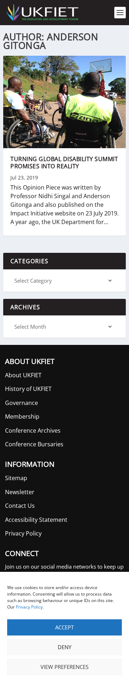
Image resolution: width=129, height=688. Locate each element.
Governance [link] (21, 403)
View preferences (64, 666)
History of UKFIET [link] (28, 389)
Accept (64, 627)
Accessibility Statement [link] (36, 520)
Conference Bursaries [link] (34, 444)
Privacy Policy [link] (29, 607)
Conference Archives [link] (33, 430)
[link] (42, 12)
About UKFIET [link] (23, 375)
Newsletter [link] (19, 492)
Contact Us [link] (20, 506)
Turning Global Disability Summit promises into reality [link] (64, 162)
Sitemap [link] (16, 478)
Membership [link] (22, 416)
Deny (64, 647)
